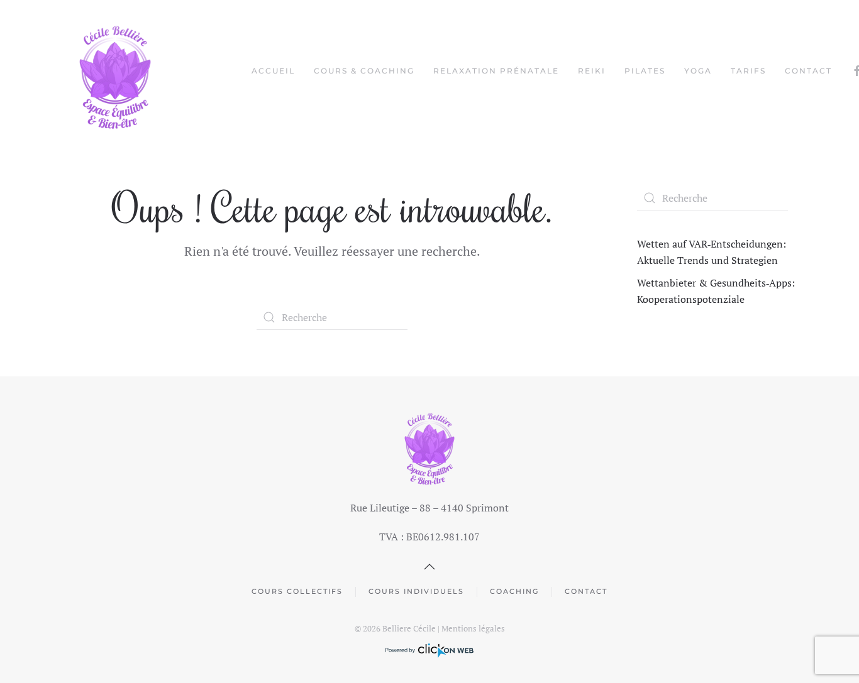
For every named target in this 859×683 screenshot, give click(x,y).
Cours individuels (416, 591)
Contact (808, 70)
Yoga (698, 70)
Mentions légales (473, 628)
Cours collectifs (297, 591)
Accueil (273, 70)
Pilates (644, 70)
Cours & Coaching (364, 70)
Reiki (592, 70)
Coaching (514, 591)
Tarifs (748, 70)
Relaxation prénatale (496, 70)
